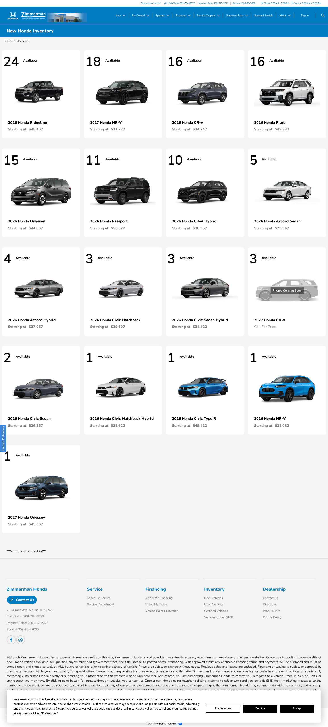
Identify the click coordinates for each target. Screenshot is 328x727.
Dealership (274, 589)
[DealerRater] (20, 639)
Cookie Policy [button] (144, 708)
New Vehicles (213, 598)
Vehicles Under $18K (218, 617)
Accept (297, 708)
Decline (260, 708)
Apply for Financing (159, 598)
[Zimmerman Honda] (27, 15)
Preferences (223, 708)
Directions (270, 604)
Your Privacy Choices (161, 723)
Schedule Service (98, 598)
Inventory (214, 589)
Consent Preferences (3, 438)
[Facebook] (11, 639)
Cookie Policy (272, 617)
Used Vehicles (214, 604)
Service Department (100, 604)
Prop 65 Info (271, 611)
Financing (155, 589)
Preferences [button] (49, 713)
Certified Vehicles (216, 611)
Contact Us (24, 599)
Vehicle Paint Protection (162, 611)
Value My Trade (156, 604)
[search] (323, 15)
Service (95, 589)
